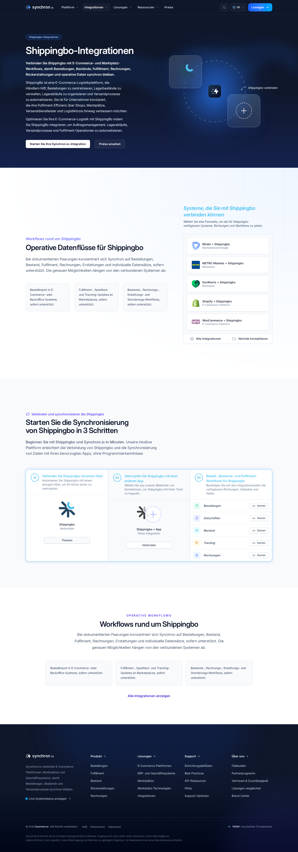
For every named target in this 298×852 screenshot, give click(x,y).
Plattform (67, 7)
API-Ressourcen (195, 780)
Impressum (114, 826)
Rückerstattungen (102, 788)
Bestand (96, 780)
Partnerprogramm (243, 773)
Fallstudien (239, 765)
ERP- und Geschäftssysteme (156, 773)
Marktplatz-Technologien (154, 788)
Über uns (238, 756)
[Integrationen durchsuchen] (224, 7)
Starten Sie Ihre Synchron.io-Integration (58, 144)
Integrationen (94, 7)
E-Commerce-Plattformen (155, 765)
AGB (84, 826)
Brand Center (240, 795)
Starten (261, 505)
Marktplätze (146, 780)
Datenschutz (97, 826)
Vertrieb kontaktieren (253, 338)
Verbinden (149, 545)
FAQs (188, 788)
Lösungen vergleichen (246, 788)
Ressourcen (146, 7)
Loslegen (257, 7)
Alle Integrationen (208, 338)
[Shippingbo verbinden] (244, 111)
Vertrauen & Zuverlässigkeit (250, 780)
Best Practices (194, 773)
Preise (168, 7)
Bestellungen (99, 765)
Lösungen (121, 7)
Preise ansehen (110, 144)
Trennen (67, 540)
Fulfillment (97, 773)
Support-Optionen (197, 795)
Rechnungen (99, 795)
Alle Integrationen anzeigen (149, 696)
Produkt (96, 756)
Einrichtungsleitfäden (198, 765)
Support (190, 756)
